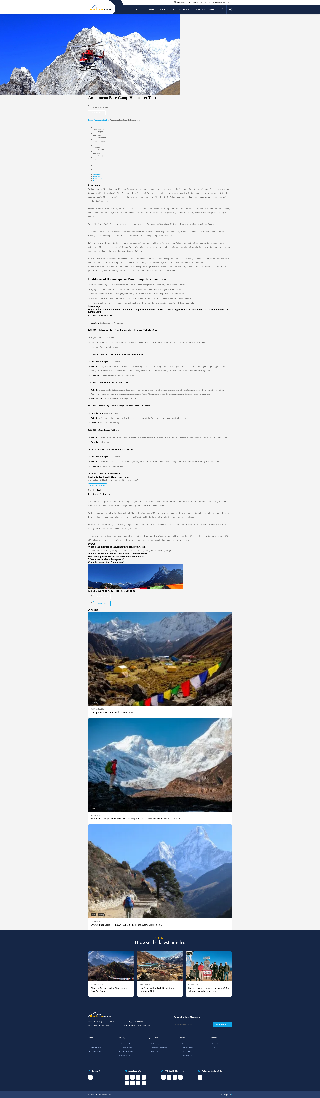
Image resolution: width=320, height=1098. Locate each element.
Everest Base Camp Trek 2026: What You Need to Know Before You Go (127, 924)
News (142, 978)
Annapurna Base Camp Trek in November (112, 712)
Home (90, 120)
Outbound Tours (96, 1051)
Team (214, 1048)
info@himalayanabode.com (188, 2)
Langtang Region (127, 1051)
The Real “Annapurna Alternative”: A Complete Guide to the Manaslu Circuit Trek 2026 (135, 818)
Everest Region (126, 1048)
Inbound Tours (96, 1048)
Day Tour (94, 1044)
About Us (215, 1044)
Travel (93, 808)
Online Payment (157, 1044)
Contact (212, 9)
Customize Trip (97, 486)
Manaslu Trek (126, 1055)
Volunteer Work (187, 1048)
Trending (94, 702)
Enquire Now (97, 113)
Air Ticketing (186, 1051)
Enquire (102, 604)
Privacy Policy (156, 1051)
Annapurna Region (101, 120)
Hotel (183, 1044)
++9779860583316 (141, 1022)
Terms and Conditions (159, 1048)
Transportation (187, 1055)
